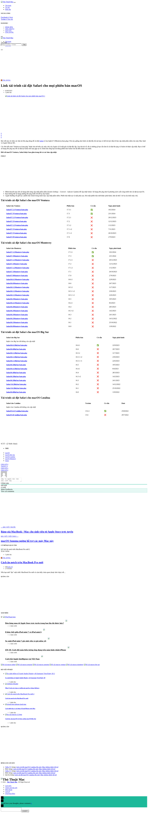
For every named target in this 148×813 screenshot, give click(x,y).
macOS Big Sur (10, 455)
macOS (7, 453)
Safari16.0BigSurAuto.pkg (16, 392)
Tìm (24, 44)
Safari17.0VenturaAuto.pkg (16, 237)
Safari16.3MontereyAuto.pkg (17, 311)
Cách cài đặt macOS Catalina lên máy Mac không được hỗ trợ (37, 767)
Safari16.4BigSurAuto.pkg (16, 373)
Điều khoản (8, 790)
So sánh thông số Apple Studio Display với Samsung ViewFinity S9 (25, 678)
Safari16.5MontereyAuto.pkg (17, 299)
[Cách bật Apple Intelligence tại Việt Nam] (42, 656)
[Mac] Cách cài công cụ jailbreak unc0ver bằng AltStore (22, 688)
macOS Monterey (10, 459)
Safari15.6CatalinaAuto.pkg (16, 415)
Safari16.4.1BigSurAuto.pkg (16, 369)
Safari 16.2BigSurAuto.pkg (16, 384)
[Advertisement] (74, 64)
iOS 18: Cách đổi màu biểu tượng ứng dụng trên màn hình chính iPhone (35, 650)
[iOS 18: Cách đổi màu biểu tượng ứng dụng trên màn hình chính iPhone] (68, 647)
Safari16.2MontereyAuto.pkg (17, 318)
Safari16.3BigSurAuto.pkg (16, 376)
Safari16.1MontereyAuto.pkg (17, 322)
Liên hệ (7, 791)
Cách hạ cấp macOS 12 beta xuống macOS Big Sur (20, 719)
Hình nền (8, 9)
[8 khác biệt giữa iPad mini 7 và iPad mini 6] (44, 630)
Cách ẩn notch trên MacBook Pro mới (22, 562)
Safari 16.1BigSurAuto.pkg (16, 388)
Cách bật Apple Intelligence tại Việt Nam (22, 659)
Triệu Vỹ (10, 567)
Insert (25, 811)
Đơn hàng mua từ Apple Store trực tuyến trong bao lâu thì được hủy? (34, 623)
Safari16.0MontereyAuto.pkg (17, 326)
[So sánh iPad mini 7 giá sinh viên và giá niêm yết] (49, 639)
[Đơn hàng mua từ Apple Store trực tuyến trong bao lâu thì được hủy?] (66, 621)
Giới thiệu (8, 786)
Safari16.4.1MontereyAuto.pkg (17, 303)
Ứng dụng (9, 32)
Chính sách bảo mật (11, 788)
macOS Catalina (10, 457)
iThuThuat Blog (10, 793)
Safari (41, 141)
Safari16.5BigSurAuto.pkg (16, 365)
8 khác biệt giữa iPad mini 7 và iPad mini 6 (23, 632)
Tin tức (7, 7)
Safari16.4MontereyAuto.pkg (17, 307)
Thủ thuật (8, 5)
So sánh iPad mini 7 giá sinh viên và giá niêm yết (25, 641)
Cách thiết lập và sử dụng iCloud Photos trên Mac (20, 708)
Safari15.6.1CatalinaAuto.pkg (17, 411)
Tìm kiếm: (4, 42)
